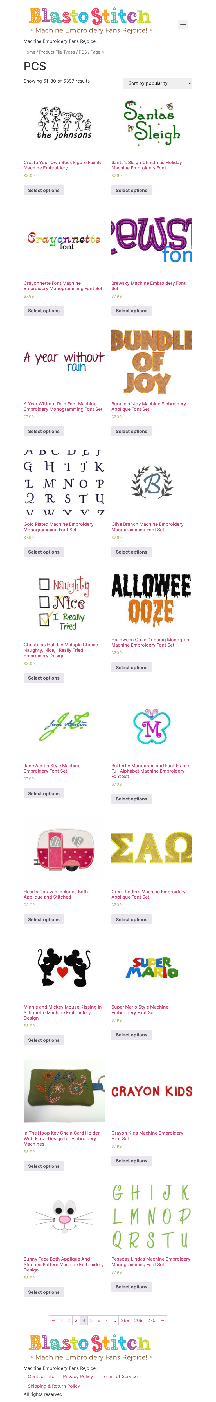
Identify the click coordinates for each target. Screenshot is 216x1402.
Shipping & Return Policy (54, 1386)
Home (29, 52)
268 (125, 1320)
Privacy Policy (78, 1376)
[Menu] (183, 24)
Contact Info (41, 1376)
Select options (44, 190)
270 (151, 1320)
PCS (83, 52)
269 (138, 1320)
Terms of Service (120, 1376)
